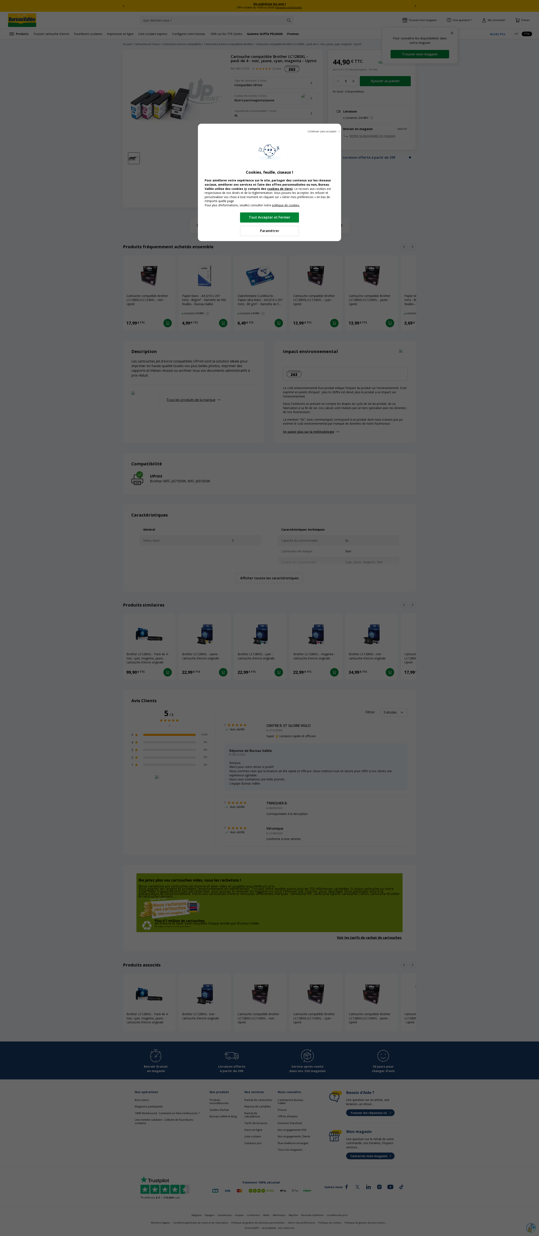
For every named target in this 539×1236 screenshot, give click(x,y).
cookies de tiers (279, 189)
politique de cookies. (286, 205)
